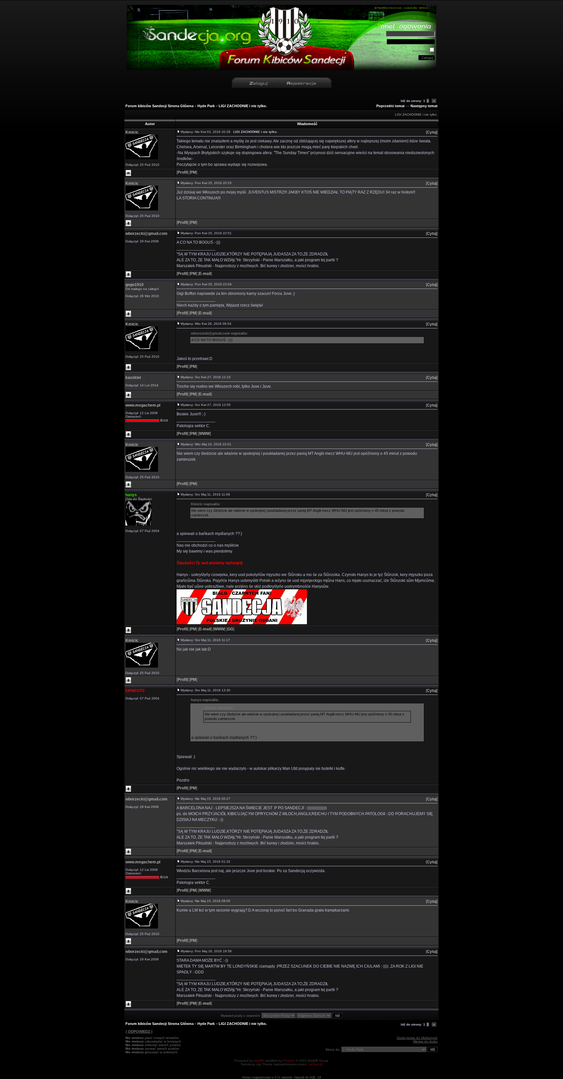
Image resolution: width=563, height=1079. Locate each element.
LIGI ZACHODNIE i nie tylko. (243, 106)
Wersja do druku (425, 1041)
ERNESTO (134, 690)
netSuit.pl (315, 1064)
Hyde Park (206, 106)
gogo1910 (134, 284)
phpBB (258, 1060)
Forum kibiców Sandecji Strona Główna (159, 106)
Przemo (289, 1060)
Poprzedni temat (390, 106)
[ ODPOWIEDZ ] (139, 1031)
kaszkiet (133, 377)
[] (432, 132)
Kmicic (131, 132)
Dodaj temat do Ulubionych (417, 1038)
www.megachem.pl (142, 405)
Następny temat (424, 106)
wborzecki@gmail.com (146, 233)
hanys (131, 495)
